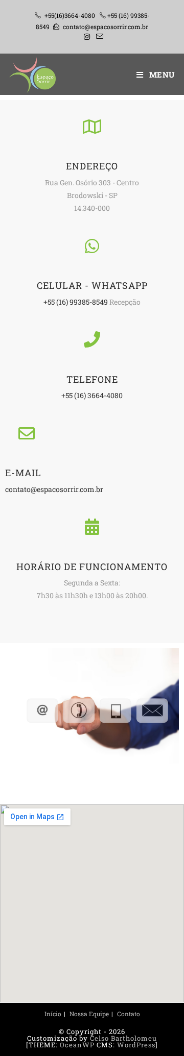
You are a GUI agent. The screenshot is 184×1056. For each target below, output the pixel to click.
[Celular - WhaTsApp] (92, 246)
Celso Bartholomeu (123, 1038)
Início (52, 1014)
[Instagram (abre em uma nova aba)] (87, 36)
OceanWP (77, 1044)
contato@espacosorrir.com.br (105, 26)
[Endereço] (92, 126)
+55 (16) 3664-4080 (92, 395)
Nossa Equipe (89, 1014)
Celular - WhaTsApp (92, 285)
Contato (128, 1014)
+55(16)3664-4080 (69, 15)
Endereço (92, 166)
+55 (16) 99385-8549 (75, 302)
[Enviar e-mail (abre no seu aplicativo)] (98, 36)
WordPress (136, 1044)
